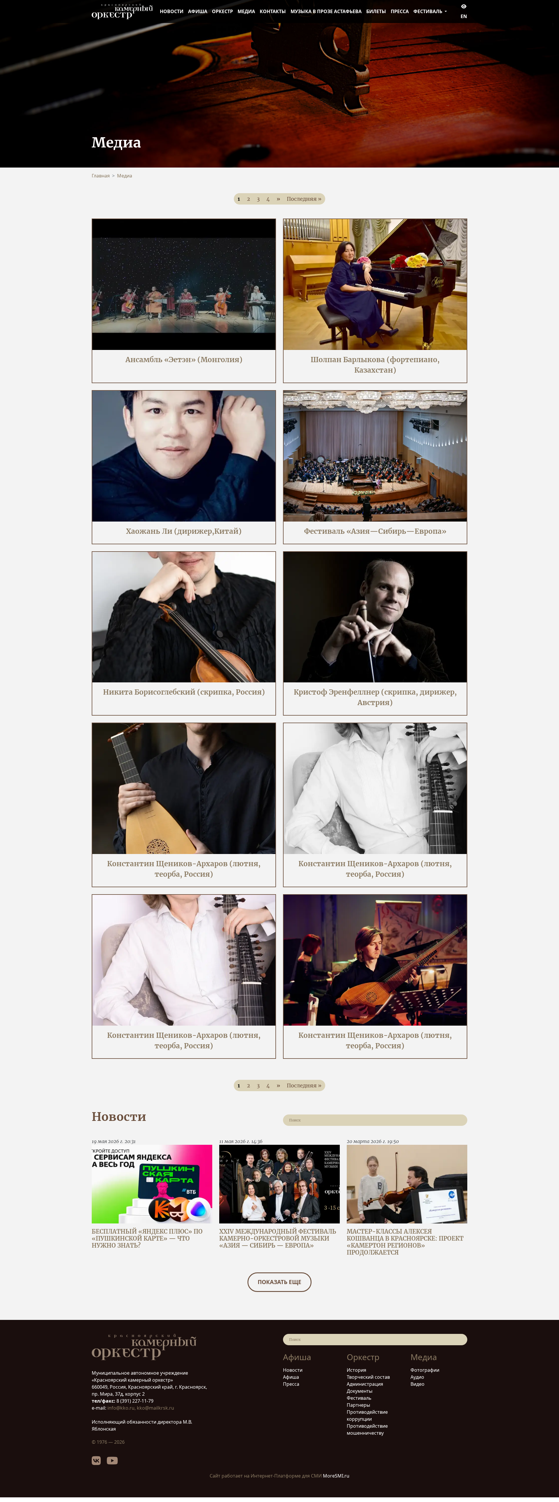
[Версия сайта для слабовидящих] (463, 6)
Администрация (365, 1384)
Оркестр (222, 11)
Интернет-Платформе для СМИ (286, 1476)
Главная (101, 175)
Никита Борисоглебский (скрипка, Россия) (184, 692)
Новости (171, 11)
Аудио (417, 1377)
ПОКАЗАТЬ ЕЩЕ (279, 1282)
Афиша (197, 11)
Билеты (376, 11)
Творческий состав (368, 1377)
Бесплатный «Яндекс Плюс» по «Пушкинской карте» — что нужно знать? (147, 1238)
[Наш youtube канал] (115, 1462)
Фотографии (425, 1370)
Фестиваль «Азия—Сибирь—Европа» (375, 531)
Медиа (246, 11)
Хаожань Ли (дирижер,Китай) (184, 531)
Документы (359, 1391)
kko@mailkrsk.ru (155, 1408)
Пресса (400, 11)
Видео (417, 1384)
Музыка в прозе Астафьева (326, 11)
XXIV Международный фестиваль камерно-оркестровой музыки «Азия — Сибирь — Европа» (277, 1238)
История (356, 1370)
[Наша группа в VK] (99, 1462)
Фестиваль (359, 1398)
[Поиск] (459, 1120)
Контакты (273, 11)
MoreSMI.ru (336, 1476)
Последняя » (304, 199)
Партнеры (358, 1405)
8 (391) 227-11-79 (134, 1401)
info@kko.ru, (122, 1408)
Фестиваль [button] (428, 11)
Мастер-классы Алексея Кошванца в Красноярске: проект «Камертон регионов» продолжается (405, 1242)
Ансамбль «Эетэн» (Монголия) (184, 359)
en (464, 16)
